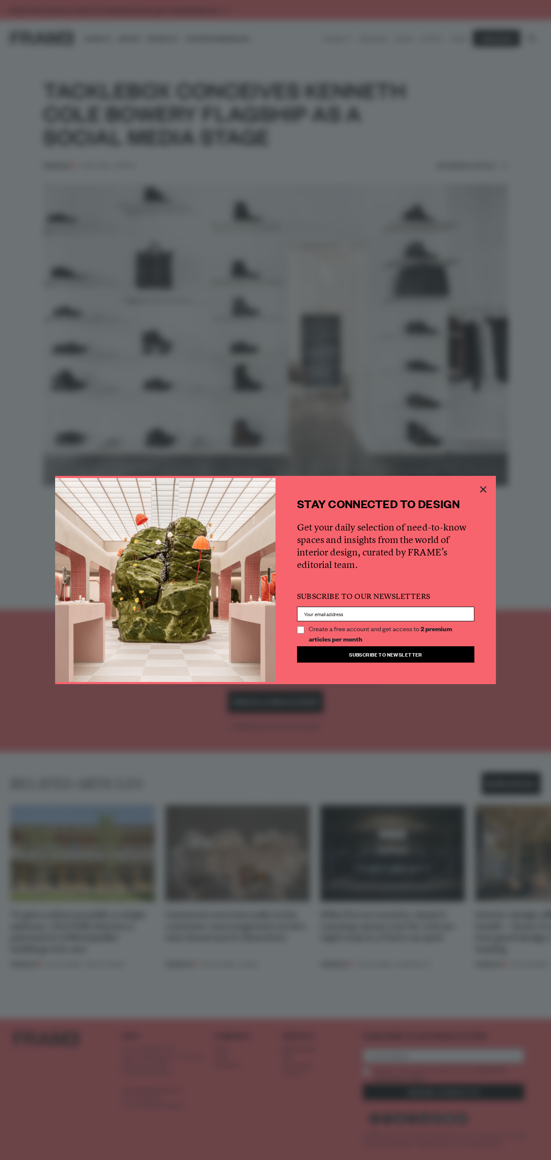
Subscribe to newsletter (385, 654)
